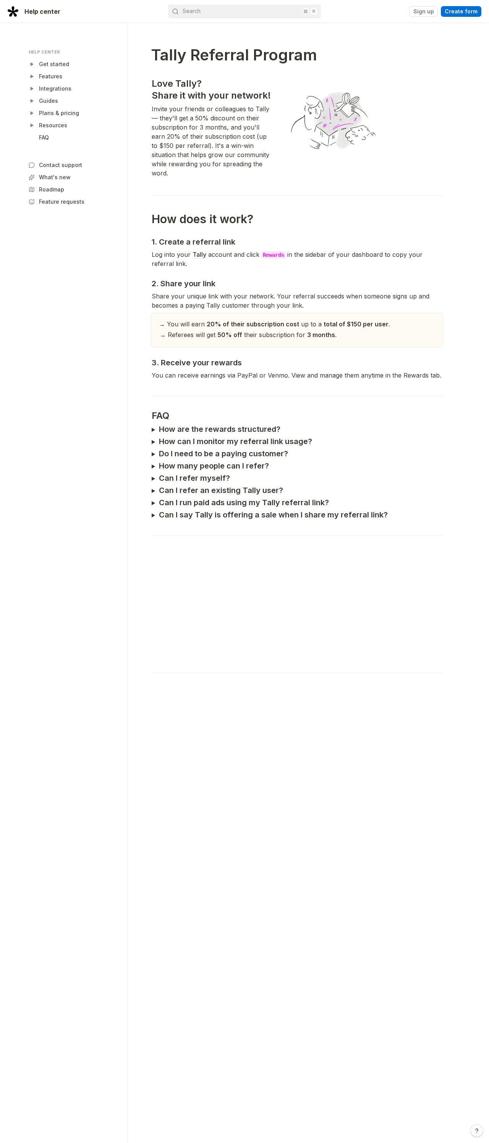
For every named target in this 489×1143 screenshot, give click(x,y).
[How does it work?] (148, 219)
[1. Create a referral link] (148, 242)
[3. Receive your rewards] (148, 363)
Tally (199, 254)
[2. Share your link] (148, 284)
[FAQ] (148, 416)
